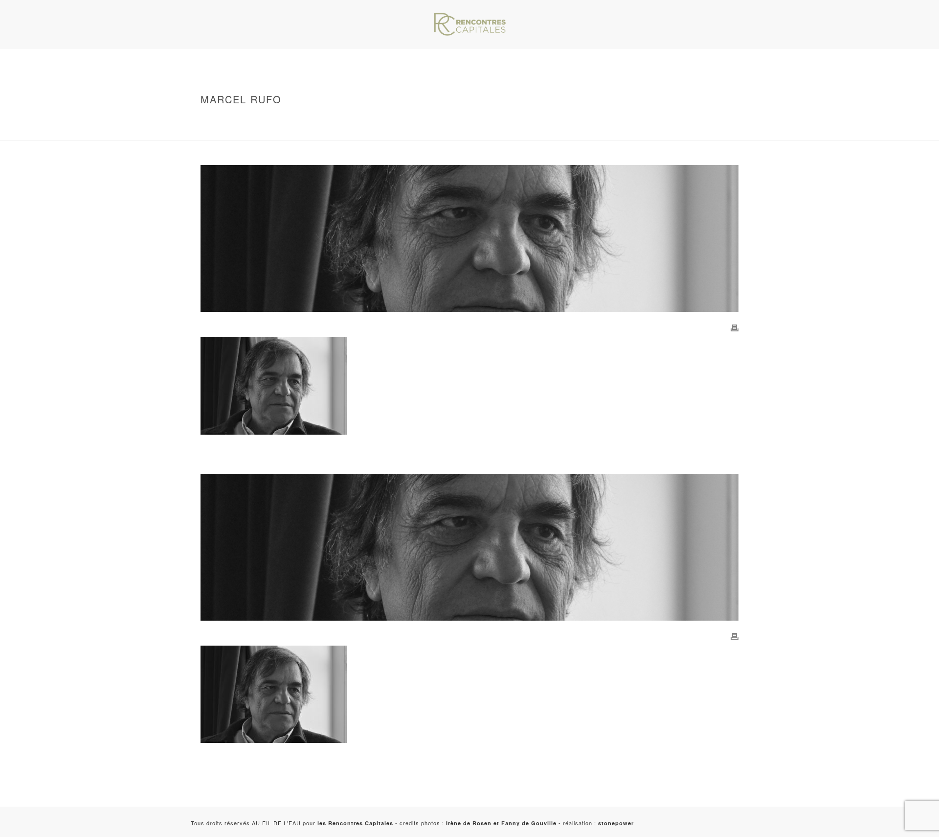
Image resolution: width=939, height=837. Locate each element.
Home (250, 119)
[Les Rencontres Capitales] (469, 24)
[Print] (734, 327)
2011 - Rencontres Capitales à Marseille (308, 130)
